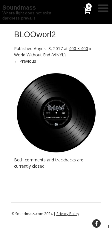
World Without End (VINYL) (40, 55)
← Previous (25, 61)
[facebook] (96, 223)
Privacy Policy (67, 213)
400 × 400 (78, 48)
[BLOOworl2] (56, 153)
